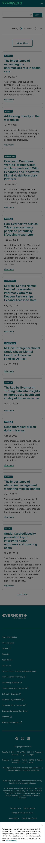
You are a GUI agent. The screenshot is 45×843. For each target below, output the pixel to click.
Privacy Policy (11, 840)
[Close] (42, 825)
